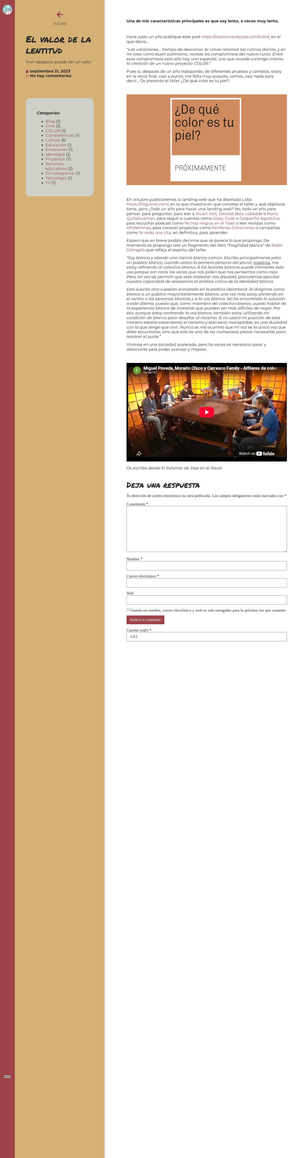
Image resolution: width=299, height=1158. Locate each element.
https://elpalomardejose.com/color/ (235, 36)
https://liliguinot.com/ (147, 204)
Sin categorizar (60, 173)
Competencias (60, 135)
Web (130, 593)
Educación (56, 145)
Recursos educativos (56, 166)
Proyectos (55, 159)
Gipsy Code (224, 218)
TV (48, 182)
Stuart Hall (206, 213)
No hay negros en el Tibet (210, 223)
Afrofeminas (139, 227)
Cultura (53, 140)
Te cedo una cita (155, 232)
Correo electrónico (143, 576)
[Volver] (59, 14)
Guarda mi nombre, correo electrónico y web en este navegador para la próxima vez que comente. (208, 610)
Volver (59, 24)
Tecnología (56, 178)
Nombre (134, 559)
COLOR (53, 130)
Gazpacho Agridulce (260, 218)
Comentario (137, 504)
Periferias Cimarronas (233, 227)
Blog (50, 121)
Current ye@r (139, 630)
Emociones (56, 149)
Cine (50, 126)
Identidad (55, 154)
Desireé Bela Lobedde (240, 213)
